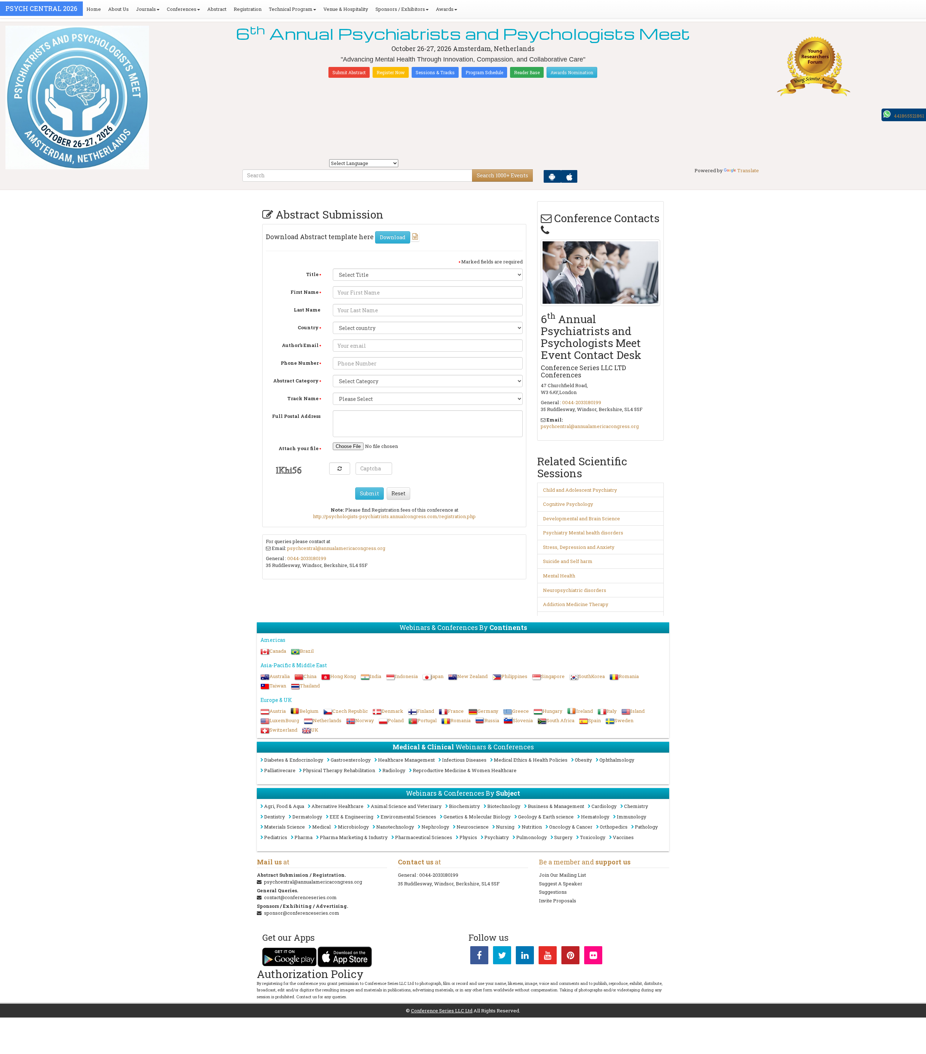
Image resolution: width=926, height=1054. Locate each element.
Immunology (631, 816)
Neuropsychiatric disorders (574, 590)
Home (93, 9)
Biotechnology (504, 806)
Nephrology (435, 827)
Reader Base (527, 72)
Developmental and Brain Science (581, 518)
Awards (445, 9)
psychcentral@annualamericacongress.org (336, 548)
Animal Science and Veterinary (406, 806)
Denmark (392, 711)
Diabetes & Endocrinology (293, 760)
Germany (487, 711)
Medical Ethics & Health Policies (531, 760)
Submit (369, 493)
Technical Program (291, 9)
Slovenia (523, 720)
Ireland (584, 711)
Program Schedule (484, 72)
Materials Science (284, 827)
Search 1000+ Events (502, 175)
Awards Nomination (572, 72)
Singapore (553, 676)
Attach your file (299, 448)
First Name (304, 292)
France (456, 711)
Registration (248, 9)
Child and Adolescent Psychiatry (580, 490)
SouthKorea (591, 676)
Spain (594, 720)
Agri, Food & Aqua (284, 806)
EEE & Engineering (351, 816)
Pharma (303, 837)
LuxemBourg (284, 720)
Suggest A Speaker (560, 883)
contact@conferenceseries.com (300, 897)
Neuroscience (472, 827)
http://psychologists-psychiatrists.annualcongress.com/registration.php (394, 516)
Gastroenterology (351, 760)
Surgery (563, 837)
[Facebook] (479, 956)
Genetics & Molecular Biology (477, 816)
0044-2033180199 (306, 558)
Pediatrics (275, 837)
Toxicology (593, 837)
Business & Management (556, 806)
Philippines (514, 676)
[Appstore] (569, 176)
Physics (468, 837)
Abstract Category (296, 380)
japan (437, 676)
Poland (396, 720)
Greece (520, 711)
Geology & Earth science (546, 816)
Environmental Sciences (408, 816)
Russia (491, 720)
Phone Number (300, 363)
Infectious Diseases (464, 760)
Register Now (391, 72)
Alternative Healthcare (337, 806)
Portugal (427, 720)
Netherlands (327, 720)
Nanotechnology (395, 827)
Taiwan (277, 685)
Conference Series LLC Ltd (441, 1010)
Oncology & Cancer (570, 827)
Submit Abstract (349, 72)
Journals (146, 9)
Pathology (646, 827)
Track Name (303, 398)
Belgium (309, 711)
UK (314, 730)
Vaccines (623, 837)
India (375, 676)
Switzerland (283, 730)
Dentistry (274, 816)
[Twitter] (502, 956)
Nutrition (532, 827)
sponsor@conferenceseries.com (301, 913)
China (310, 676)
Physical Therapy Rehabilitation (339, 770)
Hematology (595, 816)
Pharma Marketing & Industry (354, 837)
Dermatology (307, 816)
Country (308, 327)
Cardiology (604, 806)
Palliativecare (280, 770)
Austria (277, 711)
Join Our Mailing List (562, 875)
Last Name (307, 309)
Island (637, 711)
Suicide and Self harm (567, 561)
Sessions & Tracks (435, 72)
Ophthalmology (616, 760)
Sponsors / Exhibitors (400, 9)
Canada (277, 651)
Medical (321, 827)
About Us (118, 9)
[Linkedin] (525, 956)
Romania (629, 676)
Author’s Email (300, 345)
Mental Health (559, 575)
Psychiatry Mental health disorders (583, 532)
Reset (398, 493)
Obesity (583, 760)
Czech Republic (350, 711)
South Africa (560, 720)
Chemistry (636, 806)
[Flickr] (593, 956)
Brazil (307, 651)
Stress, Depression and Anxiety (579, 547)
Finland (425, 711)
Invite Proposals (557, 900)
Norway (364, 720)
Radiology (393, 770)
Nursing (505, 827)
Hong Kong (343, 676)
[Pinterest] (570, 956)
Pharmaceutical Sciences (423, 837)
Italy (612, 711)
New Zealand (472, 676)
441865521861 (909, 116)
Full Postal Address (296, 416)
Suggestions (553, 892)
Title (312, 274)
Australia (279, 676)
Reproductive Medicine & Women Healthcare (465, 770)
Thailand (310, 685)
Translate (748, 170)
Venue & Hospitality (345, 9)
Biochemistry (464, 806)
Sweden (624, 720)
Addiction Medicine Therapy (575, 604)
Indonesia (406, 676)
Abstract (216, 9)
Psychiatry (496, 837)
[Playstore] (552, 176)
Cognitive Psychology (568, 504)
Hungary (552, 711)
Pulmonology (531, 837)
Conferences (181, 9)
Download (392, 237)
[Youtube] (548, 956)
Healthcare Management (406, 760)
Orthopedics (614, 827)
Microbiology (353, 827)
